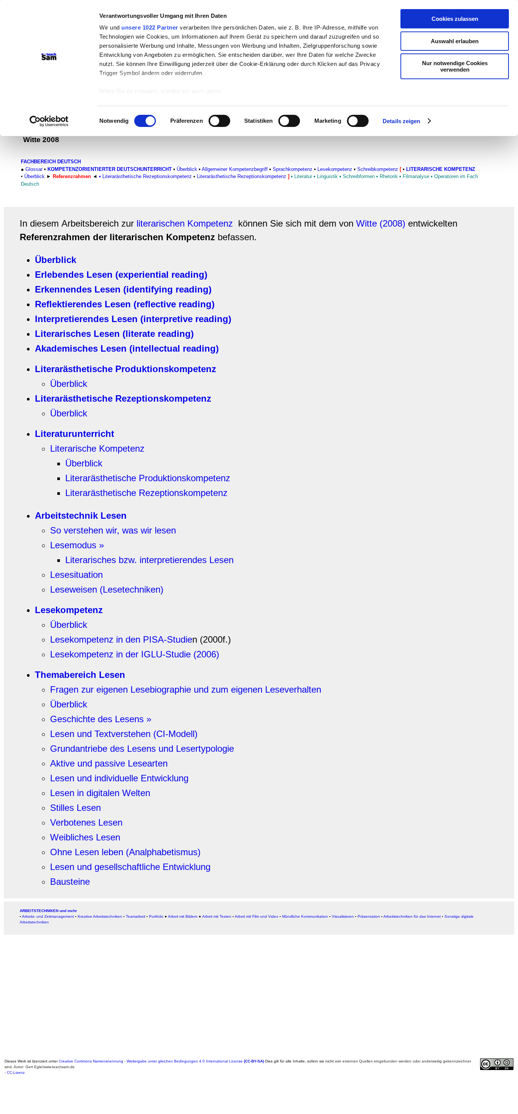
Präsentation (369, 916)
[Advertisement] (232, 1003)
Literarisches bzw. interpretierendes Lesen (149, 560)
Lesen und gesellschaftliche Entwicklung (130, 867)
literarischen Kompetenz (185, 223)
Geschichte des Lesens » (100, 719)
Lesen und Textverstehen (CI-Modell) (124, 734)
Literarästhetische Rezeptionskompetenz (123, 398)
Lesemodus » (77, 545)
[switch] (219, 121)
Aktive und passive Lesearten (109, 763)
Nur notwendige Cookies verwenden (455, 66)
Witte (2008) (380, 223)
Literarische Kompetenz (440, 169)
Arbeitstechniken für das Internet (412, 916)
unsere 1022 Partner (149, 27)
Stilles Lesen (75, 808)
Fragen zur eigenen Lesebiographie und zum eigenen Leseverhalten (185, 689)
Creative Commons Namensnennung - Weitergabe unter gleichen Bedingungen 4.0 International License (161, 1061)
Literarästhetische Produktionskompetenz (125, 369)
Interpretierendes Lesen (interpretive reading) (133, 319)
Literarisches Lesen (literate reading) (114, 334)
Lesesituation (76, 575)
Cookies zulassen (455, 19)
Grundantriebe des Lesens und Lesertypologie (142, 748)
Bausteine (70, 881)
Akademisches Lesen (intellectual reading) (127, 348)
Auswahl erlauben (455, 41)
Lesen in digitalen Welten (100, 793)
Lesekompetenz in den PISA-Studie (121, 639)
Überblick (187, 169)
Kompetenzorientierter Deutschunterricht (109, 169)
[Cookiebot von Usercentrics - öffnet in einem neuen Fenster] (49, 121)
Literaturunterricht (74, 434)
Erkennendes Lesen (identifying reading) (123, 289)
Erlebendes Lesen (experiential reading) (121, 274)
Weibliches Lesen (85, 837)
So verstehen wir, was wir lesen (113, 530)
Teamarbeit (135, 916)
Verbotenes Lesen (86, 822)
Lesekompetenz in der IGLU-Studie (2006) (134, 654)
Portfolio (156, 916)
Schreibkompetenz (377, 169)
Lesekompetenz (69, 610)
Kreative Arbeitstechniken (100, 916)
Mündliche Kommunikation (305, 916)
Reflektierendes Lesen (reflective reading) (125, 304)
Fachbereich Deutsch (51, 161)
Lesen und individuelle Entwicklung (119, 778)
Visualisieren (343, 916)
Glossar (33, 169)
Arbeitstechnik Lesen (81, 515)
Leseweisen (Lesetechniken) (106, 589)
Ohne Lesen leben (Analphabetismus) (125, 852)
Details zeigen (401, 121)
